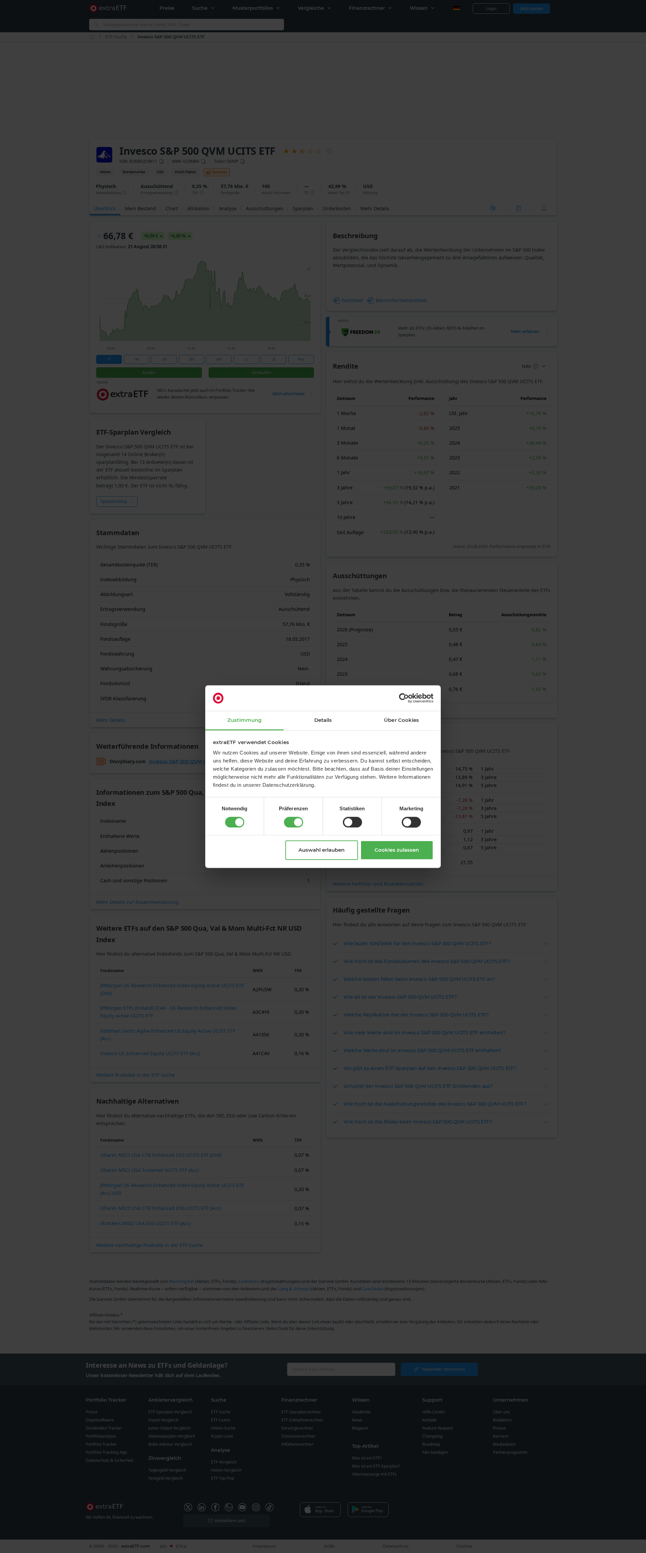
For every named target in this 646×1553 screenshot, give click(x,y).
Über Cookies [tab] (401, 720)
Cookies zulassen (396, 850)
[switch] (293, 822)
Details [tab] (323, 720)
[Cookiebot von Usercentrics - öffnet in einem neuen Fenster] (403, 698)
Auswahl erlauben (321, 850)
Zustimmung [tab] (244, 720)
